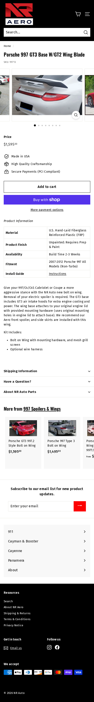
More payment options (47, 210)
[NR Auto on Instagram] (49, 647)
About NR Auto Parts (20, 392)
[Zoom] (76, 115)
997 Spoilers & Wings (42, 408)
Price (8, 137)
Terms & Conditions (17, 619)
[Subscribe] (80, 506)
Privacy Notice (13, 625)
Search (8, 601)
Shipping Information (20, 371)
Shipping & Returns (17, 613)
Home (7, 46)
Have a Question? (17, 382)
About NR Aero (14, 607)
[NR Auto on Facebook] (57, 647)
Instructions (57, 274)
